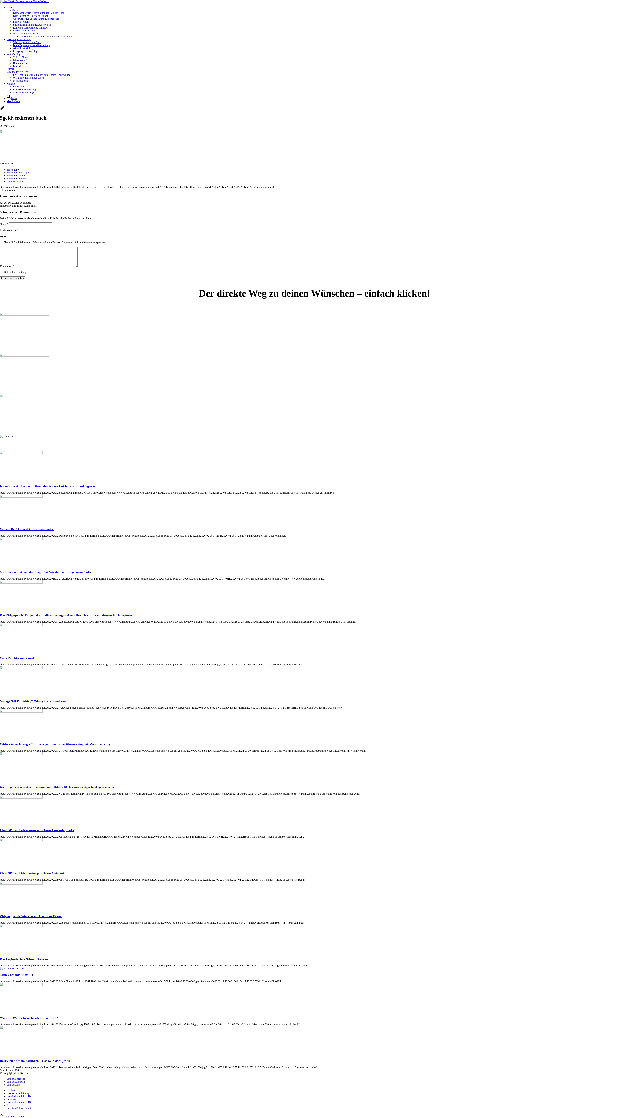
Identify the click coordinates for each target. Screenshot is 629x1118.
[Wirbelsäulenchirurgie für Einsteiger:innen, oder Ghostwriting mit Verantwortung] (21, 711)
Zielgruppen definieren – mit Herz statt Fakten (31, 916)
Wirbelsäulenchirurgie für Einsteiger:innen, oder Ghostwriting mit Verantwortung (55, 744)
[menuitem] (318, 7)
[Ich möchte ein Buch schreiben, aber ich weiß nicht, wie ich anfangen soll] (21, 453)
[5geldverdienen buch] (2, 109)
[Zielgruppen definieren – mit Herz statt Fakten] (21, 883)
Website (4, 236)
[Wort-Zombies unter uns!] (21, 625)
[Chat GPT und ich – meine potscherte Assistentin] (21, 840)
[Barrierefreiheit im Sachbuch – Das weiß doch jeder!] (21, 1028)
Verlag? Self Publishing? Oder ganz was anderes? (33, 701)
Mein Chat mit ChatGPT (17, 975)
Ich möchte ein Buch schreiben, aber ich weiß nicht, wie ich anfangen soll (48, 486)
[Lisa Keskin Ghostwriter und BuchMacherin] (24, 1)
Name (4, 224)
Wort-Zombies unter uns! (17, 658)
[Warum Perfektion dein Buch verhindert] (21, 496)
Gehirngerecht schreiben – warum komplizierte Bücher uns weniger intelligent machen (57, 787)
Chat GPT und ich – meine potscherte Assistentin (33, 873)
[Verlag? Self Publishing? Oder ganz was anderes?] (21, 668)
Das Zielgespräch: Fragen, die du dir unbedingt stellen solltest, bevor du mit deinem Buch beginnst (66, 615)
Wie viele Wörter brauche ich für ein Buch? (29, 1018)
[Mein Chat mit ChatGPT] (15, 968)
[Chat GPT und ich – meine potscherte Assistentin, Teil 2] (21, 797)
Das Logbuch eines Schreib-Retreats (24, 959)
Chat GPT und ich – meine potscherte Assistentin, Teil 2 (37, 830)
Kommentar (7, 266)
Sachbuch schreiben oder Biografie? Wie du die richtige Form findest (46, 572)
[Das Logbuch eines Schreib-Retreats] (21, 926)
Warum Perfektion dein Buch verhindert (27, 529)
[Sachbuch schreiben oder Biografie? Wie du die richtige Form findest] (21, 539)
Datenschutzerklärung (15, 272)
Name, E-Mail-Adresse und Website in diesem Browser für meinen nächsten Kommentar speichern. (55, 242)
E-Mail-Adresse (9, 230)
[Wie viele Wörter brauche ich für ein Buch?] (21, 985)
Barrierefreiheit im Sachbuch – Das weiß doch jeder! (35, 1061)
